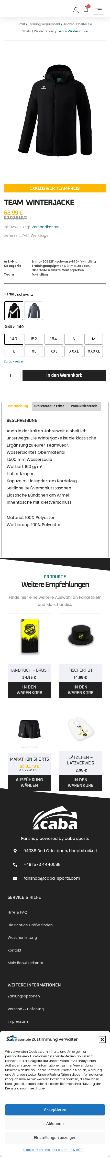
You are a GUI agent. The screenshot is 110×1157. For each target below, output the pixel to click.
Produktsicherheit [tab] (84, 406)
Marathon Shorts (29, 759)
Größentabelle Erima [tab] (49, 406)
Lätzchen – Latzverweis (80, 760)
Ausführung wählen (29, 783)
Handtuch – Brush (29, 670)
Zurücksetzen (14, 361)
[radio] (14, 311)
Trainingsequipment (44, 24)
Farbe (9, 294)
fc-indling (39, 274)
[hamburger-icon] (98, 9)
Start (21, 24)
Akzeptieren (55, 1110)
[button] (102, 1039)
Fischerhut (81, 670)
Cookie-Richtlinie (36, 1150)
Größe (9, 327)
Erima (71, 266)
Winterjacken (44, 31)
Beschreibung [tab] (18, 406)
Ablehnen (55, 1124)
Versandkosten (45, 226)
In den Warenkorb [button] (29, 690)
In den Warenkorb (64, 375)
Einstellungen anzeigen (55, 1138)
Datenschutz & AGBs (68, 1150)
